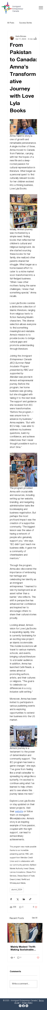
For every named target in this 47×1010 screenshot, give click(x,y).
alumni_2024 (16, 890)
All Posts (10, 23)
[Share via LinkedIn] (24, 899)
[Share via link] (30, 899)
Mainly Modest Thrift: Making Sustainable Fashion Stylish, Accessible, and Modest (25, 948)
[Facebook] (23, 1005)
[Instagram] (20, 1005)
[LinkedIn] (26, 1005)
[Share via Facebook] (11, 899)
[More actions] (35, 38)
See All (34, 918)
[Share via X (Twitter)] (17, 899)
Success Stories (25, 23)
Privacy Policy (27, 1003)
